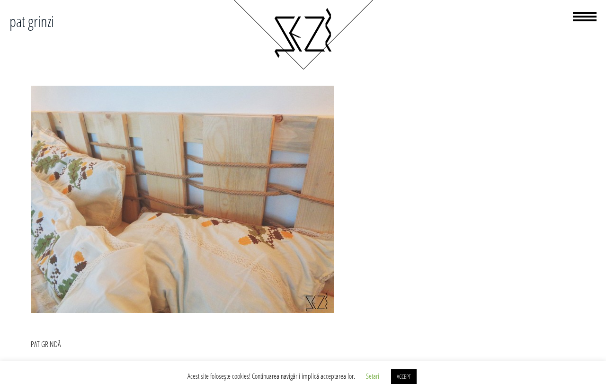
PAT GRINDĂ (46, 344)
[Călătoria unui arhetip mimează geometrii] (303, 68)
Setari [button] (372, 376)
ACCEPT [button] (404, 376)
